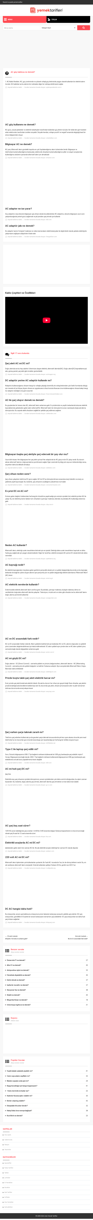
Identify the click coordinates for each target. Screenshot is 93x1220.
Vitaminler (7, 1149)
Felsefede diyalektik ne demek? (19, 975)
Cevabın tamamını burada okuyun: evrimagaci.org (39, 374)
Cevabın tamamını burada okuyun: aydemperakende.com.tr (42, 87)
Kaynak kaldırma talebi (14, 87)
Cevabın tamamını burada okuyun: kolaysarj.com (39, 922)
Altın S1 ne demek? (14, 965)
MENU (10, 19)
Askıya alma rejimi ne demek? (18, 970)
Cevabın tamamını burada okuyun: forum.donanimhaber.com (43, 394)
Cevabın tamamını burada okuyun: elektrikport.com (40, 672)
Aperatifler (7, 1163)
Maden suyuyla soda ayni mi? (18, 1081)
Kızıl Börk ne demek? (15, 1116)
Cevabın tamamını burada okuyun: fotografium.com (40, 236)
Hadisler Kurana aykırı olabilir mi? (19, 1096)
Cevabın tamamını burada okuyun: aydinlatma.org (39, 558)
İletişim (6, 1144)
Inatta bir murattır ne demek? (18, 985)
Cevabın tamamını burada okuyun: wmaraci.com (39, 157)
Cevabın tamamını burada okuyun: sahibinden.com (40, 413)
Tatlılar (6, 1173)
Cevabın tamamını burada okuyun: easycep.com (39, 691)
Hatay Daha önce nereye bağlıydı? (19, 1111)
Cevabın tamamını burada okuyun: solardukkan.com (40, 138)
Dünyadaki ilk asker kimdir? (17, 1106)
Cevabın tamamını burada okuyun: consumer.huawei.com (42, 485)
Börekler (7, 1187)
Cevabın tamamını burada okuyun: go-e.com (38, 785)
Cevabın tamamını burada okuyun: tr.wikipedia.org (39, 868)
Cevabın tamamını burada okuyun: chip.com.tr (38, 504)
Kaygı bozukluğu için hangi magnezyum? (22, 1086)
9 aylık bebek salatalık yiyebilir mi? (20, 1071)
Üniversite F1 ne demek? (16, 960)
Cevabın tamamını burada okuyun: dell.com (37, 219)
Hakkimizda (8, 1140)
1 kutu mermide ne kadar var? (18, 1091)
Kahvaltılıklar (8, 1207)
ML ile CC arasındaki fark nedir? (78, 939)
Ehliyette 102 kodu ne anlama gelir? (16, 939)
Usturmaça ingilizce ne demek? (19, 1005)
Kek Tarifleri (8, 1192)
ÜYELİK (54, 19)
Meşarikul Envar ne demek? (17, 1000)
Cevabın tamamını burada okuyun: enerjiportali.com (40, 598)
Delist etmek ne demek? (16, 980)
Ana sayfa (7, 1135)
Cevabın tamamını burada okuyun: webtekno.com (39, 468)
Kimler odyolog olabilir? (16, 1101)
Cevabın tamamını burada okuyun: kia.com (37, 836)
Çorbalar (7, 1178)
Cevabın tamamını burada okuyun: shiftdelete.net (39, 743)
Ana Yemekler (8, 1202)
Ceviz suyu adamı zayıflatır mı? (18, 1076)
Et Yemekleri (8, 1182)
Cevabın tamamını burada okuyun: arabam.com (39, 851)
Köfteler (7, 1197)
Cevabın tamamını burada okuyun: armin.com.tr (39, 652)
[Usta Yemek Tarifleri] (46, 10)
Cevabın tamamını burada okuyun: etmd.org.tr (38, 578)
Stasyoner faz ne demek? (16, 990)
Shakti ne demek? (13, 995)
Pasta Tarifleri (8, 1168)
